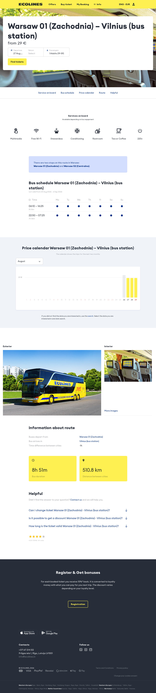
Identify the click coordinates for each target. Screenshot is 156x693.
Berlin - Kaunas (129, 688)
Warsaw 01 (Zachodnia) (46, 166)
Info (99, 4)
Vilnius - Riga (87, 688)
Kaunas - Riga (67, 688)
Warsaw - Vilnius (33, 688)
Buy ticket (66, 4)
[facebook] (80, 649)
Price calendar (86, 92)
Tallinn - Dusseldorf (91, 685)
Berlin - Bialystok (118, 688)
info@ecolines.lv (27, 656)
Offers (52, 4)
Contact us (76, 499)
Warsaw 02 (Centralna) (76, 166)
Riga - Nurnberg (46, 685)
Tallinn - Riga (77, 688)
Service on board (47, 92)
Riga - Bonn (36, 685)
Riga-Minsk (43, 688)
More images (111, 410)
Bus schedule (67, 92)
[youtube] (90, 649)
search (90, 316)
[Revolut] (49, 671)
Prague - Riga (69, 685)
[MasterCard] (21, 671)
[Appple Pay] (73, 671)
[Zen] (61, 671)
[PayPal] (38, 671)
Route (102, 92)
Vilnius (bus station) (89, 441)
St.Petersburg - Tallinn (119, 685)
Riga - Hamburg (58, 685)
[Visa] (28, 671)
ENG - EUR (124, 4)
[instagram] (85, 649)
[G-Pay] (82, 671)
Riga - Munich (79, 685)
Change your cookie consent (125, 676)
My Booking (83, 4)
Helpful (114, 92)
